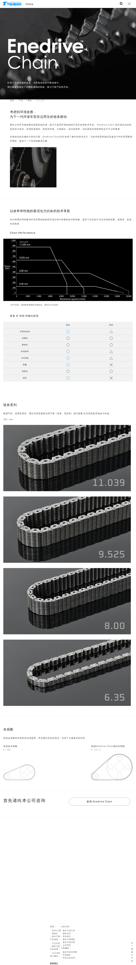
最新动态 (66, 934)
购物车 (54, 934)
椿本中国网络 (68, 939)
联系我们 (66, 936)
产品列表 (55, 943)
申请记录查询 (68, 958)
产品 (21, 101)
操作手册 (55, 936)
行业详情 (55, 953)
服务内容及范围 (69, 952)
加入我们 (54, 956)
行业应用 (54, 949)
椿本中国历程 (68, 942)
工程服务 (65, 948)
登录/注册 (55, 931)
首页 (12, 101)
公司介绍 (65, 927)
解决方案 (55, 946)
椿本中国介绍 (68, 931)
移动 (30, 101)
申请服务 (66, 955)
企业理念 (66, 945)
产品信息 (54, 939)
